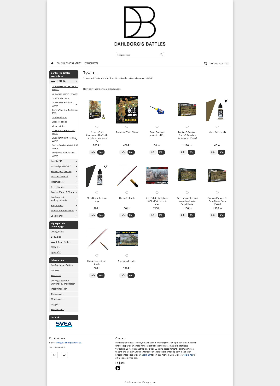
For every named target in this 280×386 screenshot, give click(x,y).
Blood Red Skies (59, 121)
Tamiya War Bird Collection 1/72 (65, 111)
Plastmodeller (57, 181)
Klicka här (146, 354)
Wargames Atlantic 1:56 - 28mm (63, 154)
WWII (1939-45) (58, 80)
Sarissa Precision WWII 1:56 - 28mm (65, 147)
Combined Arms (59, 117)
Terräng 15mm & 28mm (62, 191)
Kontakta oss (57, 309)
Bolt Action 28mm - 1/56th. (64, 93)
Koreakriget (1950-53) (61, 171)
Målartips (55, 247)
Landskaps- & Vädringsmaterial (59, 199)
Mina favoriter (58, 299)
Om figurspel (91, 63)
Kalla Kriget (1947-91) (61, 166)
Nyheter (55, 270)
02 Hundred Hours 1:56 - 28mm (63, 132)
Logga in (55, 304)
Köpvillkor (56, 275)
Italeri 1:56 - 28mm (61, 98)
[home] (52, 63)
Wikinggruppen (148, 382)
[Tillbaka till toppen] (229, 381)
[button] (101, 152)
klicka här (188, 354)
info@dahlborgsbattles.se (68, 342)
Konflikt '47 (56, 161)
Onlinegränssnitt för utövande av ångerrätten (63, 282)
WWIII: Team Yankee (61, 242)
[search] (160, 54)
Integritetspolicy (59, 288)
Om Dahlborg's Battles (69, 63)
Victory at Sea (58, 126)
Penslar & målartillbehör (62, 210)
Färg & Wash (57, 205)
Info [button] (93, 152)
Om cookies (56, 293)
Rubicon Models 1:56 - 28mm (62, 104)
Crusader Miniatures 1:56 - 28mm (64, 139)
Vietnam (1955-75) (59, 176)
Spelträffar (56, 252)
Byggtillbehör (57, 186)
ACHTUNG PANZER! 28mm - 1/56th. (65, 88)
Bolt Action (56, 236)
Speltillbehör (57, 215)
